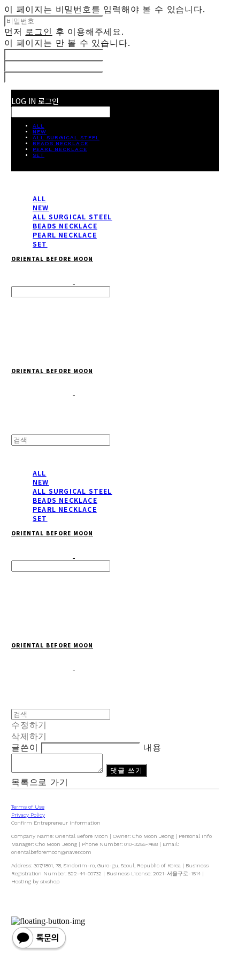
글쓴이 (24, 747)
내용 (152, 747)
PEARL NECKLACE (60, 149)
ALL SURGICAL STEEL (66, 137)
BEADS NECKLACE (60, 143)
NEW (40, 132)
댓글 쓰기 (126, 770)
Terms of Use (27, 807)
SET (38, 155)
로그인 (38, 32)
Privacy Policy (28, 815)
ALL (38, 126)
